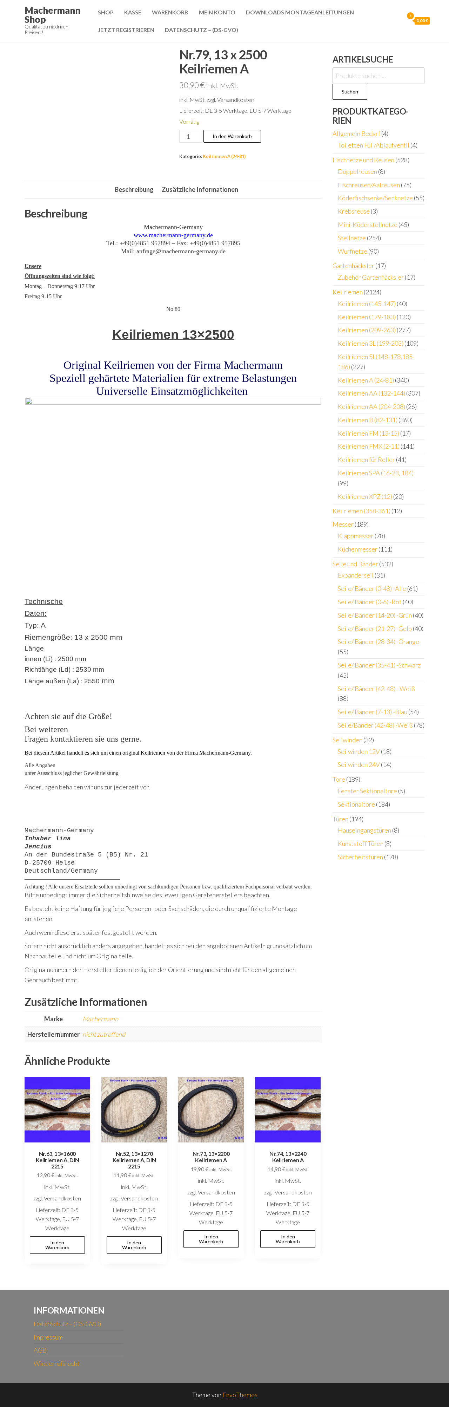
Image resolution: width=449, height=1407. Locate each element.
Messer (343, 524)
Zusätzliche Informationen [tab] (200, 189)
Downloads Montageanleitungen (300, 12)
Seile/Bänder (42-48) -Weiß (375, 725)
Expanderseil (356, 575)
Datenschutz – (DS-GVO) (201, 29)
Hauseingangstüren (364, 830)
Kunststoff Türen (360, 843)
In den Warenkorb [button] (57, 1244)
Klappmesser (356, 536)
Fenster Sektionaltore (367, 791)
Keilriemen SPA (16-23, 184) (376, 473)
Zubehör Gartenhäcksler (371, 277)
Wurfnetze (352, 251)
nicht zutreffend (103, 1034)
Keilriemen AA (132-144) (371, 393)
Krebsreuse (354, 211)
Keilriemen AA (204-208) (371, 406)
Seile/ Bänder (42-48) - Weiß (376, 688)
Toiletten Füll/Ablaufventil (373, 145)
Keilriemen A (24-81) (224, 156)
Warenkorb (170, 12)
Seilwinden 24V (359, 764)
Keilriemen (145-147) (367, 303)
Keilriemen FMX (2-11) (369, 446)
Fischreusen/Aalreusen (369, 185)
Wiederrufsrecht (57, 1363)
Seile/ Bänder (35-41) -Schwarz (379, 665)
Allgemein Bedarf (356, 133)
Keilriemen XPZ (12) (365, 496)
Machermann (100, 1019)
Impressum (48, 1337)
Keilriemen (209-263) (367, 330)
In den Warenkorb (232, 136)
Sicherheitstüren (360, 857)
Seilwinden (347, 740)
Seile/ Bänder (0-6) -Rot (370, 602)
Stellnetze (352, 238)
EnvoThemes (239, 1395)
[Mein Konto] (396, 20)
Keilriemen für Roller (366, 459)
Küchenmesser (357, 549)
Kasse (132, 12)
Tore (339, 779)
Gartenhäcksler (353, 265)
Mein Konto (217, 12)
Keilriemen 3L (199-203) (370, 343)
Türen (340, 819)
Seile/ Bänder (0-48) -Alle (372, 588)
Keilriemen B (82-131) (367, 420)
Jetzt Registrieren (126, 29)
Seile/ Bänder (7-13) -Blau (372, 712)
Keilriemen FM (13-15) (368, 433)
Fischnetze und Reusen (363, 160)
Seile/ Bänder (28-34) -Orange (378, 641)
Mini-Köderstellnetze (367, 224)
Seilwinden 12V (359, 751)
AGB (40, 1350)
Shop (106, 12)
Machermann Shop (52, 15)
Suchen (350, 92)
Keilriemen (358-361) (361, 511)
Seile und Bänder (355, 564)
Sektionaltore (356, 804)
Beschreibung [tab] (134, 189)
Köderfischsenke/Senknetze (375, 198)
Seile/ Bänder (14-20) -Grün (375, 615)
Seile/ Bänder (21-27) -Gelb (375, 628)
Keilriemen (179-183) (367, 317)
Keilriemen (348, 292)
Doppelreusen (357, 171)
